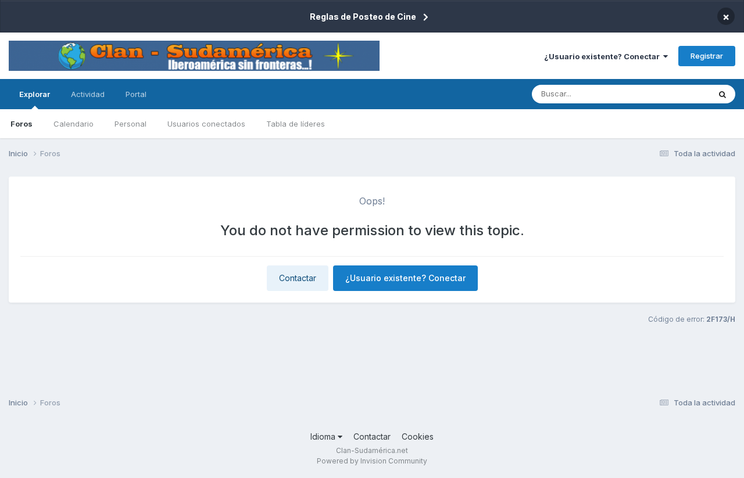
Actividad (88, 94)
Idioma (324, 436)
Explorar (34, 94)
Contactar (297, 278)
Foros (21, 123)
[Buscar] (722, 94)
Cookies (418, 436)
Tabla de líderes (295, 123)
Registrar (707, 55)
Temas (682, 93)
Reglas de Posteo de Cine (363, 16)
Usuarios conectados (206, 123)
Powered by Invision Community (372, 461)
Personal (130, 123)
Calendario (73, 123)
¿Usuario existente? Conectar (603, 56)
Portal (136, 94)
